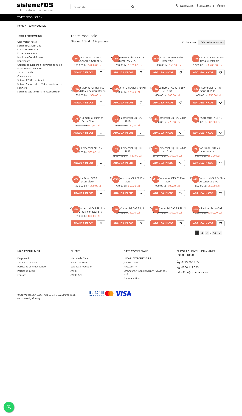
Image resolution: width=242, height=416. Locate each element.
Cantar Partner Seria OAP (207, 208)
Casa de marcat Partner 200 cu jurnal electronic (207, 59)
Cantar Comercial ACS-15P (87, 148)
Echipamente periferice (29, 68)
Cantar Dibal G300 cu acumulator (87, 179)
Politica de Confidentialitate (31, 266)
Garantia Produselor (81, 266)
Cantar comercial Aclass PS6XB (127, 87)
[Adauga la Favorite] (101, 72)
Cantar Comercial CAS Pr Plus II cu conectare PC (207, 179)
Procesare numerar (27, 53)
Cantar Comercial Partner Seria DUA (88, 119)
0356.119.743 (190, 267)
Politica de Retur (79, 262)
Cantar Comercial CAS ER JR (127, 208)
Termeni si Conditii (27, 262)
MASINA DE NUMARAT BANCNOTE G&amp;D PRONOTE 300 (88, 59)
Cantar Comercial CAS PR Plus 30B (127, 179)
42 (214, 232)
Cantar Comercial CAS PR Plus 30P (167, 179)
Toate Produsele (29, 17)
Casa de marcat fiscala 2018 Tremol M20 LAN (127, 59)
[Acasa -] (35, 7)
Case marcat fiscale (27, 41)
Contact (21, 275)
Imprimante (23, 60)
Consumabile (24, 76)
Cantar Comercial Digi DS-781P (167, 117)
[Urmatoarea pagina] (219, 233)
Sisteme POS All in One (29, 45)
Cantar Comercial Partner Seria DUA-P (207, 89)
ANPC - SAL (76, 275)
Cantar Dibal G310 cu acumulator (207, 149)
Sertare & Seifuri (25, 72)
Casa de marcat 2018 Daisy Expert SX (168, 59)
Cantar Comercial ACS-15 (207, 117)
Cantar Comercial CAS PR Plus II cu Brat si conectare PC (87, 210)
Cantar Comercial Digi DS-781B (127, 119)
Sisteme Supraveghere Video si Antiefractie (39, 84)
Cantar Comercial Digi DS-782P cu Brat (167, 149)
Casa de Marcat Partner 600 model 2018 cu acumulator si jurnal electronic (88, 89)
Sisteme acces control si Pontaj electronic (38, 91)
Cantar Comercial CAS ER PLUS (168, 208)
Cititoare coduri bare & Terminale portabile (39, 64)
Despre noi (23, 258)
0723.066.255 (190, 262)
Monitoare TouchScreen (30, 57)
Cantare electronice (27, 49)
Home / (22, 25)
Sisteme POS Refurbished (30, 80)
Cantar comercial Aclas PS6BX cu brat (167, 89)
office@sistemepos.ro (194, 272)
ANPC (74, 270)
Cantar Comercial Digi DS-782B (127, 149)
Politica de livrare (26, 270)
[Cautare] (133, 7)
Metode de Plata (79, 258)
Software (22, 87)
